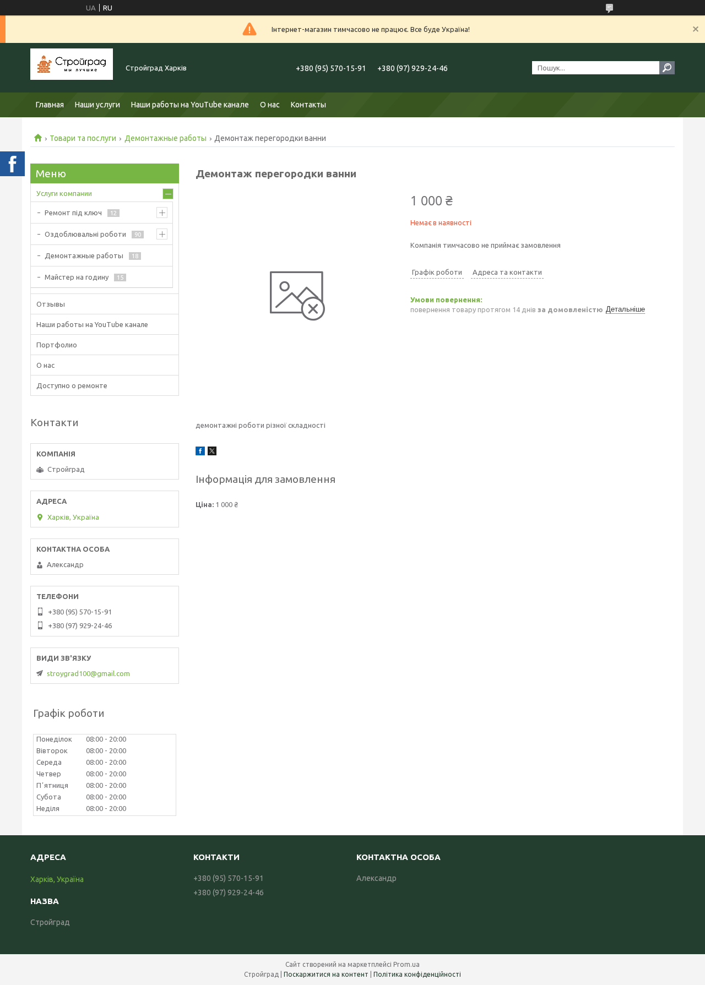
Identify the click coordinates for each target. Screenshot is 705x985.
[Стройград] (71, 67)
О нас (270, 104)
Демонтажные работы (165, 138)
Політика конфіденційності (417, 974)
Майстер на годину (77, 277)
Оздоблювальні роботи (85, 234)
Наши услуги (97, 104)
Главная (50, 104)
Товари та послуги (83, 138)
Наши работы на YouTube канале (190, 104)
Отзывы (50, 304)
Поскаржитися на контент (326, 974)
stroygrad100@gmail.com (88, 673)
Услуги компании (64, 193)
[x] (212, 452)
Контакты (308, 104)
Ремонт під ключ (73, 212)
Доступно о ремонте (71, 385)
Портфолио (56, 345)
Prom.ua (406, 964)
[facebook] (200, 452)
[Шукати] (667, 67)
